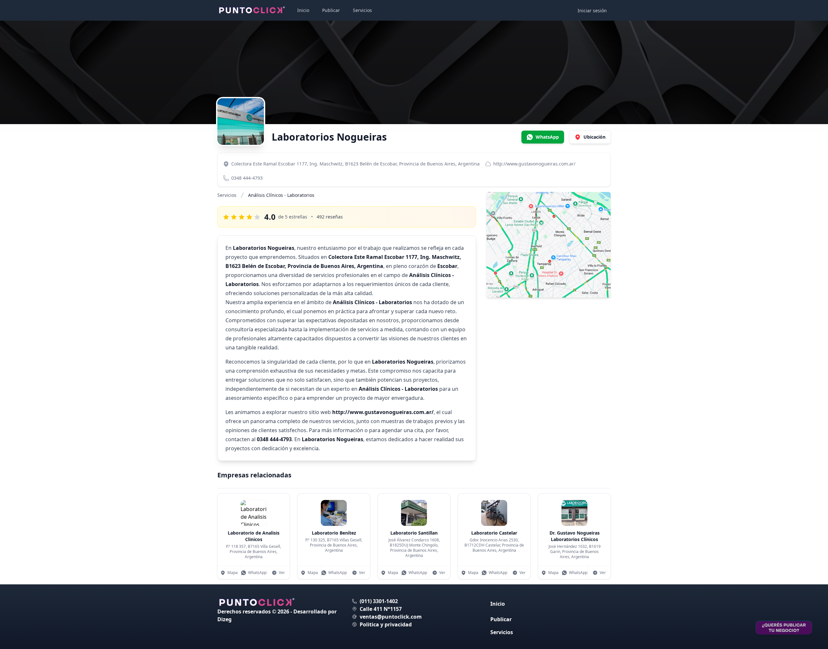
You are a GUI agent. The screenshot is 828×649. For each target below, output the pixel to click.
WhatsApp (257, 572)
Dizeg (224, 619)
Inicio (303, 10)
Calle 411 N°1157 (381, 608)
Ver (282, 572)
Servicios (362, 10)
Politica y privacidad (386, 624)
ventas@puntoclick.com (391, 616)
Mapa (232, 572)
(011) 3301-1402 (379, 601)
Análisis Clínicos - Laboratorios (281, 195)
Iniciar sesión (592, 10)
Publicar (331, 10)
